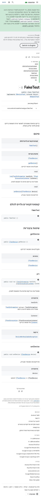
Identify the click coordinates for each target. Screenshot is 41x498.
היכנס (4, 2)
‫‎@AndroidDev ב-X (33, 441)
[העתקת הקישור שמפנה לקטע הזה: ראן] (35, 274)
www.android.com (33, 471)
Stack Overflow (34, 477)
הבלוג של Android (34, 444)
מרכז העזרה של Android (32, 465)
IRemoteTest (34, 97)
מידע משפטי (18, 487)
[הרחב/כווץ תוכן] (32, 62)
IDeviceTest (20, 94)
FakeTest (32, 145)
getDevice (32, 163)
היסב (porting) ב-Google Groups (29, 457)
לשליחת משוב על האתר (31, 490)
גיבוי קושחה (36, 427)
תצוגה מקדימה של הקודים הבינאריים (28, 424)
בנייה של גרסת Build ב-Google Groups (27, 454)
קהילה (25, 487)
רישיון (11, 487)
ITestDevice (32, 158)
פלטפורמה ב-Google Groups (30, 451)
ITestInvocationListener (26, 177)
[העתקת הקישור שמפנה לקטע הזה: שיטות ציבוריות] (21, 228)
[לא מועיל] (26, 57)
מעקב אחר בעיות (34, 480)
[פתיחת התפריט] (37, 2)
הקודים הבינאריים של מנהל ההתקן (29, 430)
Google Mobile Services (32, 474)
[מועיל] (29, 57)
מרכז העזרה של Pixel (33, 468)
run (11, 176)
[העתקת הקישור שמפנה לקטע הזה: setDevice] (29, 347)
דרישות (37, 418)
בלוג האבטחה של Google (31, 447)
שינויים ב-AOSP (28, 26)
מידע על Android (34, 487)
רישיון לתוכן (36, 401)
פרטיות (6, 487)
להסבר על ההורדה (34, 421)
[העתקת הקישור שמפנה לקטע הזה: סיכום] (32, 134)
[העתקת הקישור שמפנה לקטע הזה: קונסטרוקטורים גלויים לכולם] (8, 204)
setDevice (17, 191)
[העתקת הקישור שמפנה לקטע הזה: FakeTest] (30, 210)
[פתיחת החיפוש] (13, 2)
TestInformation (19, 176)
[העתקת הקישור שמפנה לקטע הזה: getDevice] (28, 234)
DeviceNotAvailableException (26, 337)
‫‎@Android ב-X (35, 438)
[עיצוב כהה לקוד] (38, 216)
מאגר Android (35, 415)
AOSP (37, 53)
